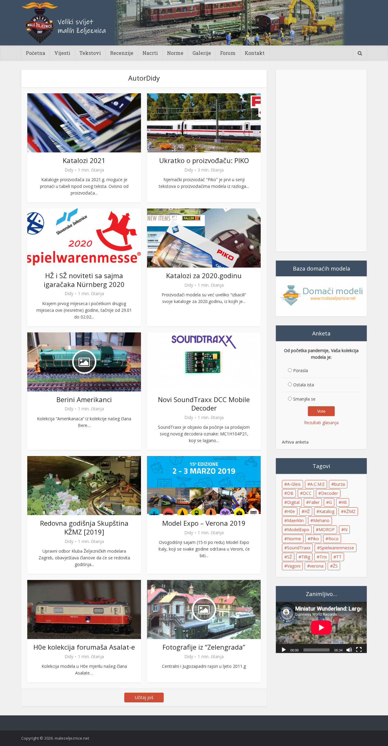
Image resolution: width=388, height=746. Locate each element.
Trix (323, 557)
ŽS (335, 566)
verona (316, 566)
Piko (314, 538)
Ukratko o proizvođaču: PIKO (204, 160)
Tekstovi (90, 53)
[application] (321, 627)
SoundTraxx (298, 548)
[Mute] (349, 649)
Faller (314, 502)
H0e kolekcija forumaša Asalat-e (84, 646)
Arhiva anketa (295, 442)
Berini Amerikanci (84, 399)
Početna (35, 53)
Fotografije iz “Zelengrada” (203, 646)
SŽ (289, 557)
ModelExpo (298, 529)
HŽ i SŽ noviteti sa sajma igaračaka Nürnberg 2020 (84, 280)
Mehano (321, 520)
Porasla (300, 370)
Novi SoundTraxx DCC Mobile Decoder (204, 404)
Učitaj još (144, 697)
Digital (293, 502)
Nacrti (150, 53)
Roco (333, 538)
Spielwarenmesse (337, 548)
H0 (344, 502)
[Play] (284, 649)
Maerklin (295, 520)
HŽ (307, 511)
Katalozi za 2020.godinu (204, 275)
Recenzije (121, 53)
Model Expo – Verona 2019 (204, 523)
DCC (307, 493)
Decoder (329, 493)
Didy (69, 170)
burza (339, 484)
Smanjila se (304, 399)
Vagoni (293, 566)
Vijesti (62, 53)
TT (339, 557)
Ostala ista (303, 385)
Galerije (201, 53)
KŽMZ (350, 511)
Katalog (326, 511)
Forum (228, 53)
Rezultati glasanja (321, 422)
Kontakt (255, 53)
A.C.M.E (317, 484)
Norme (175, 53)
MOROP (327, 529)
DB (290, 493)
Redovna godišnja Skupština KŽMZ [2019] (84, 527)
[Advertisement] (321, 160)
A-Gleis (294, 484)
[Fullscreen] (359, 649)
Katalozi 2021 (84, 160)
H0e (291, 511)
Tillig (305, 557)
